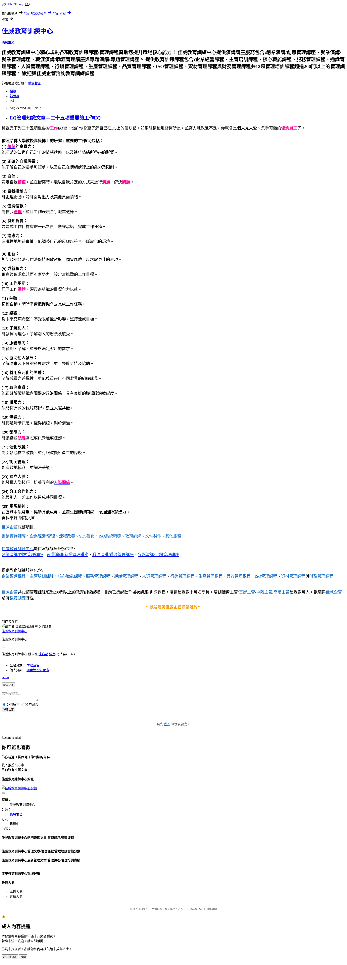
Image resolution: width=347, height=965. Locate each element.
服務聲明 (211, 909)
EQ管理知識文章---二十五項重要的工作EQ (55, 117)
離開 (23, 957)
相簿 (13, 91)
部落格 (14, 96)
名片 (13, 101)
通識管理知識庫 (38, 670)
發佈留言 (8, 709)
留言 (52, 654)
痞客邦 (43, 654)
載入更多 (8, 685)
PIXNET (143, 909)
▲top (5, 677)
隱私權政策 (196, 909)
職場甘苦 (34, 83)
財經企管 (33, 665)
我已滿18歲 (9, 957)
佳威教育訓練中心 (27, 31)
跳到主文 (8, 42)
